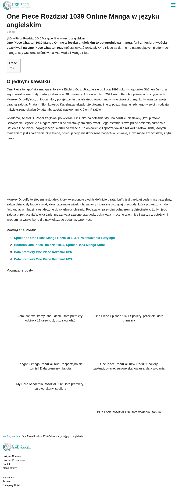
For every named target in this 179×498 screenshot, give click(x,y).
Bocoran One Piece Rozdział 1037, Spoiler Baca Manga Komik (60, 245)
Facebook (8, 477)
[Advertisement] (89, 169)
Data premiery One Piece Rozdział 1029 (43, 259)
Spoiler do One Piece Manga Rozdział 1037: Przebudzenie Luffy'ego (64, 238)
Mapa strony (10, 467)
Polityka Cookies (12, 456)
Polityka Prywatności (14, 460)
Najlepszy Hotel (11, 485)
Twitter (6, 481)
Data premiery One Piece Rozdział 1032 (43, 252)
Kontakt (7, 464)
